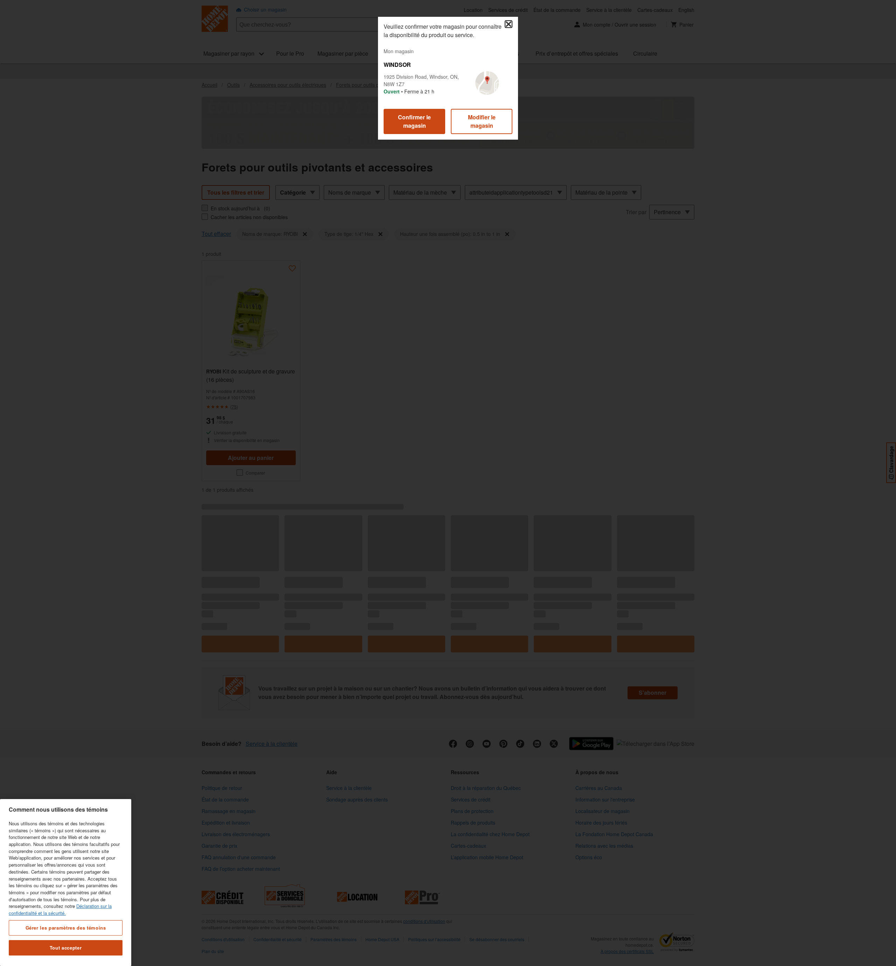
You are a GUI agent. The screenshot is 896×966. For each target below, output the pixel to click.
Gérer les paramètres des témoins (66, 927)
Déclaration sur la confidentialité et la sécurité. (60, 909)
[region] (65, 882)
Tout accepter (66, 947)
